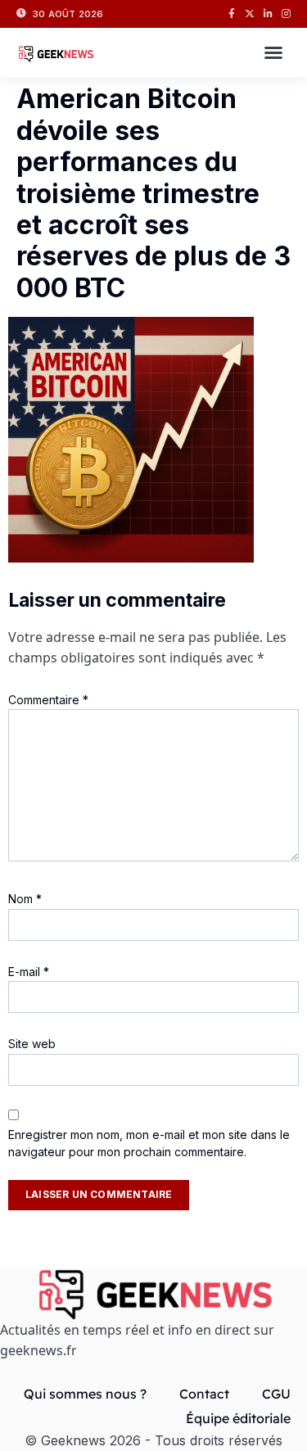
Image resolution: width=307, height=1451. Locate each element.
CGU (276, 1393)
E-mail (28, 972)
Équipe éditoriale (238, 1418)
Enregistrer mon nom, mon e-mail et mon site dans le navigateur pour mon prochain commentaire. (149, 1143)
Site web (32, 1044)
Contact (204, 1393)
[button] (273, 52)
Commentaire (48, 700)
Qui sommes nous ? (85, 1393)
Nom (25, 899)
